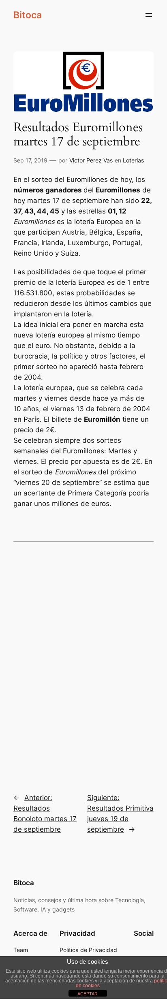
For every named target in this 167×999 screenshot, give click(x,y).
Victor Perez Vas (91, 160)
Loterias (133, 160)
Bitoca (27, 15)
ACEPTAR (87, 993)
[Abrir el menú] (149, 15)
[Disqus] (83, 661)
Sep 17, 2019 (30, 160)
